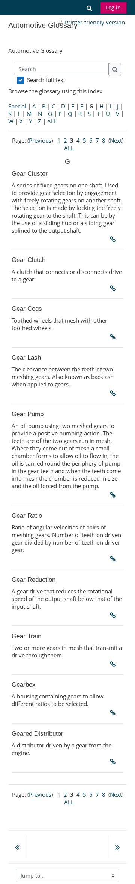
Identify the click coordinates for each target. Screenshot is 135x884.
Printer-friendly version (95, 22)
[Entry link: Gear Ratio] (114, 559)
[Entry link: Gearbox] (114, 713)
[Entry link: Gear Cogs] (114, 337)
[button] (89, 8)
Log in (113, 7)
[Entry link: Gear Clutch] (114, 288)
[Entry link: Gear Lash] (114, 393)
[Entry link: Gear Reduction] (114, 615)
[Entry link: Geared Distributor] (114, 762)
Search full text (46, 80)
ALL (52, 121)
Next (116, 140)
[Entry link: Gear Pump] (114, 495)
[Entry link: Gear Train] (114, 664)
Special (17, 106)
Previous (40, 140)
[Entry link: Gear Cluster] (114, 239)
